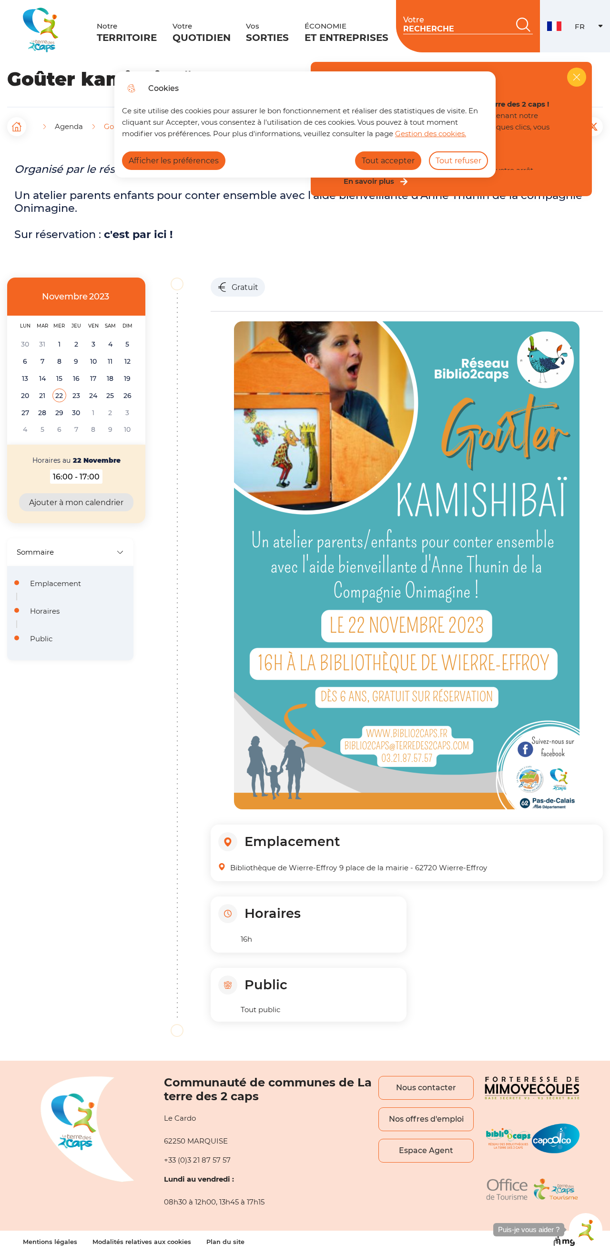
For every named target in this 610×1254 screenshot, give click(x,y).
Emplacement (55, 583)
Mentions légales (50, 1241)
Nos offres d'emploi (426, 1119)
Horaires (45, 611)
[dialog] (305, 124)
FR (592, 29)
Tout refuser (458, 160)
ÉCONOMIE (346, 32)
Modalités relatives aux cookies (141, 1241)
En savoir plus (369, 181)
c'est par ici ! (138, 234)
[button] (59, 396)
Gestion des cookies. (430, 133)
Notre (127, 32)
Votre (202, 32)
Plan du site (225, 1241)
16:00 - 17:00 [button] (77, 478)
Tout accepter (388, 160)
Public (41, 639)
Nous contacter (426, 1087)
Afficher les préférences (174, 160)
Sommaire (35, 552)
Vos (267, 32)
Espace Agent (426, 1150)
